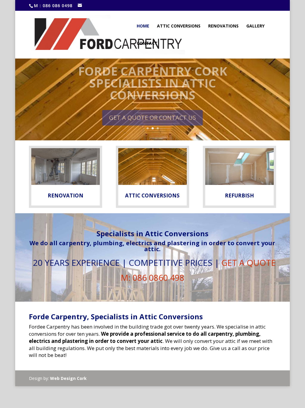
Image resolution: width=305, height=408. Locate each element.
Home (143, 26)
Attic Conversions (178, 26)
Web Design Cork (68, 378)
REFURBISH (239, 195)
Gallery (255, 26)
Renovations (223, 26)
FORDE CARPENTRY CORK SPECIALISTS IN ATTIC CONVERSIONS (152, 78)
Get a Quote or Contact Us (152, 113)
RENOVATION (65, 195)
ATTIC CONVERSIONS (152, 195)
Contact (147, 43)
